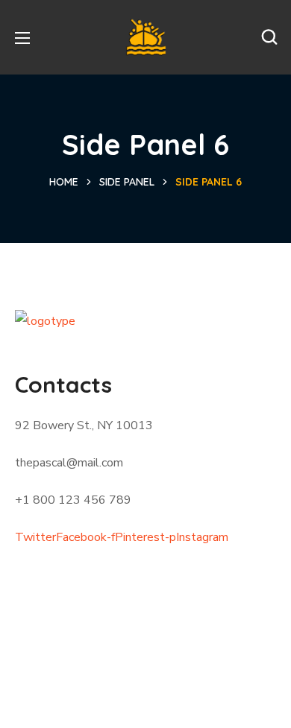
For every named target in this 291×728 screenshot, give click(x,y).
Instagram (202, 537)
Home (63, 182)
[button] (269, 37)
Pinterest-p (145, 537)
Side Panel (126, 182)
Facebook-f (85, 537)
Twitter (35, 537)
